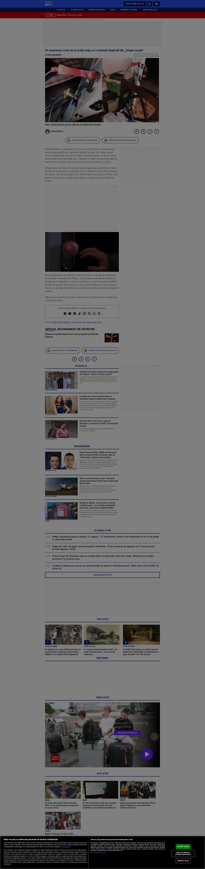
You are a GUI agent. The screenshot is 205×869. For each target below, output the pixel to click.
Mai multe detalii (66, 847)
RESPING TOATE (183, 861)
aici (26, 858)
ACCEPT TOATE (183, 846)
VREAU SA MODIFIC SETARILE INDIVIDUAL (183, 853)
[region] (102, 852)
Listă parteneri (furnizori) (98, 852)
